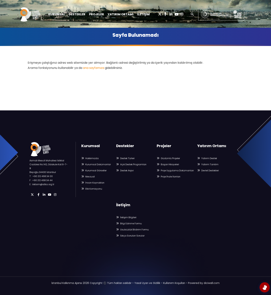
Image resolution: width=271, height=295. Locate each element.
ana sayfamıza (93, 68)
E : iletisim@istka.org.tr (41, 184)
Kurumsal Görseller (96, 170)
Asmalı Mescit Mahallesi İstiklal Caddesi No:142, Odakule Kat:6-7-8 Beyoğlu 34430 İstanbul (48, 166)
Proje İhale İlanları (170, 176)
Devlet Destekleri (210, 170)
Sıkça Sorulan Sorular (132, 235)
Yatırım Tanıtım (209, 164)
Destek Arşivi (127, 170)
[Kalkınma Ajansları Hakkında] (265, 287)
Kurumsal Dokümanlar (98, 164)
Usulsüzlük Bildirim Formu (134, 229)
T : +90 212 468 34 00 (41, 176)
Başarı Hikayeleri (169, 164)
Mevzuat (90, 176)
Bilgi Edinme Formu (131, 223)
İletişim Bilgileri (128, 217)
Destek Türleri (127, 158)
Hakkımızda (92, 158)
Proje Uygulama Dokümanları (177, 170)
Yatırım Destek (209, 158)
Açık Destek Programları (133, 164)
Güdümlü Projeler (170, 158)
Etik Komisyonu (93, 188)
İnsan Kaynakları (94, 182)
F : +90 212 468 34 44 (41, 180)
